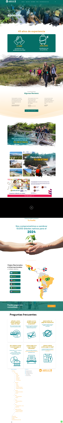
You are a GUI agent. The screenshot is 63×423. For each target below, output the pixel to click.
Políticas (37, 1)
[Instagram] (55, 2)
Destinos (23, 1)
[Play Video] (31, 207)
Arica (17, 383)
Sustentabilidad (33, 1)
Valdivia (17, 376)
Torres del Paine (18, 380)
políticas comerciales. (49, 350)
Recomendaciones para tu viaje (44, 1)
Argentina (16, 390)
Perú (15, 404)
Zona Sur (16, 373)
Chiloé (17, 374)
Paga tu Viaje (28, 1)
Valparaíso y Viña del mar (19, 388)
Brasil (16, 395)
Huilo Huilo (17, 375)
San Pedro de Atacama (19, 387)
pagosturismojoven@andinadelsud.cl (31, 351)
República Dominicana (18, 409)
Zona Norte (16, 382)
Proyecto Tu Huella (14, 417)
